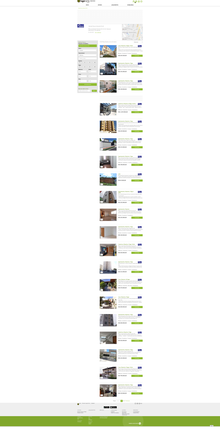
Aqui (78, 418)
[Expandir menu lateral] (141, 1)
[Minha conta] (139, 1)
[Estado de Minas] (92, 1)
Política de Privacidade (125, 413)
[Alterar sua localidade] (134, 1)
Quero (79, 48)
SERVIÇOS (102, 410)
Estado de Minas (136, 412)
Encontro (90, 422)
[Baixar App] (106, 408)
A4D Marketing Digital (103, 417)
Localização (81, 58)
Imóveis (100, 4)
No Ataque (90, 419)
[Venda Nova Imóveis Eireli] (140, 46)
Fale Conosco (124, 411)
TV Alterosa (79, 421)
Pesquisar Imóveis (80, 412)
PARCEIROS (135, 410)
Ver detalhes (137, 55)
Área (79, 79)
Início (87, 4)
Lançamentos (114, 4)
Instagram (93, 403)
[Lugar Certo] (78, 404)
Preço (79, 74)
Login (80, 403)
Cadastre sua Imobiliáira (115, 412)
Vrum (89, 418)
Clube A (90, 423)
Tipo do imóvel (81, 53)
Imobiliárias (130, 4)
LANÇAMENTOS (92, 410)
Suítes (90, 69)
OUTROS (124, 410)
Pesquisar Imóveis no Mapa (81, 411)
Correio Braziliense (136, 411)
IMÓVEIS (79, 410)
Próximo (127, 400)
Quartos (80, 60)
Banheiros (80, 69)
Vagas (79, 65)
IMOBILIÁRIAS (114, 410)
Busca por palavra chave (83, 88)
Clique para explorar (132, 32)
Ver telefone (98, 32)
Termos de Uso (124, 414)
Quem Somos (124, 412)
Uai (89, 417)
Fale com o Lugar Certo (86, 403)
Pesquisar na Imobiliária (83, 43)
